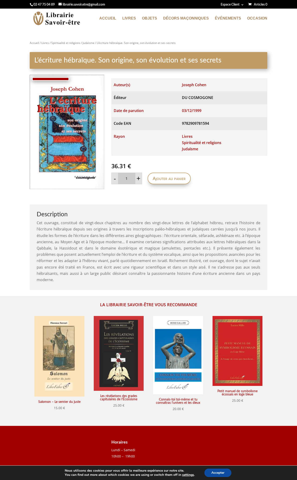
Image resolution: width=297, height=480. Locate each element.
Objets (149, 18)
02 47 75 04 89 (44, 4)
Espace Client (230, 4)
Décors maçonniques (186, 18)
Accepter (217, 472)
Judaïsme (88, 43)
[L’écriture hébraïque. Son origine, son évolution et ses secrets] (67, 132)
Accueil (107, 18)
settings (188, 475)
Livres (129, 18)
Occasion (257, 18)
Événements (228, 18)
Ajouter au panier (169, 178)
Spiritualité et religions (65, 43)
